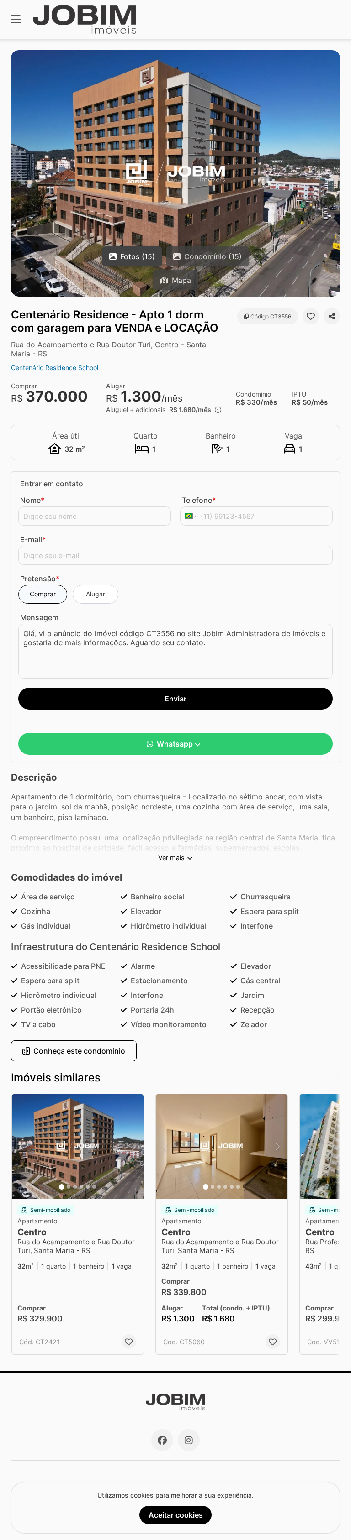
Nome (32, 500)
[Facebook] (162, 1440)
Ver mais (171, 857)
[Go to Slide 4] (81, 1187)
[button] (175, 173)
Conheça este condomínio (79, 1050)
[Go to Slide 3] (75, 1187)
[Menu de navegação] (16, 19)
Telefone (199, 500)
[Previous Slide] (19, 173)
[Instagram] (189, 1440)
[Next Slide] (332, 173)
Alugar (95, 594)
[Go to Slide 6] (94, 1187)
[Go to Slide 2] (68, 1187)
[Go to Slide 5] (88, 1187)
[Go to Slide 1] (61, 1187)
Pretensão (39, 578)
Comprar (43, 594)
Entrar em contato (51, 483)
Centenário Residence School (54, 367)
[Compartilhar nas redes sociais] (332, 316)
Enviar (175, 698)
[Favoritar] (311, 316)
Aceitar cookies (176, 1514)
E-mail (33, 539)
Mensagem (39, 617)
